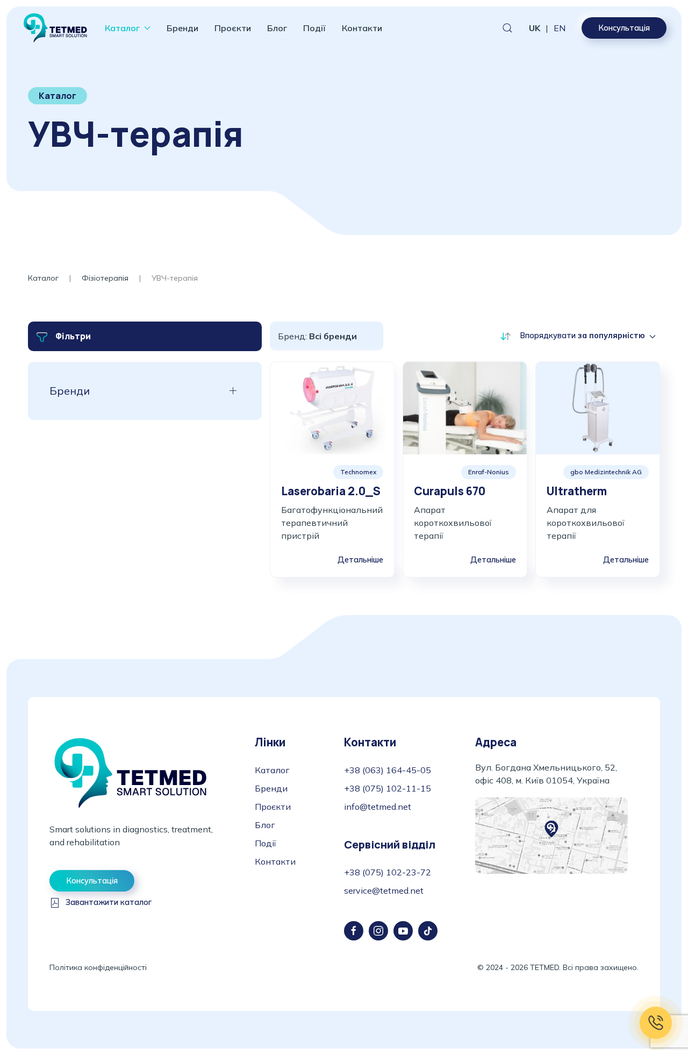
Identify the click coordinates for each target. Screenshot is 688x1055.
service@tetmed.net (384, 890)
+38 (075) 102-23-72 (387, 872)
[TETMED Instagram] (378, 930)
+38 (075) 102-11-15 (387, 788)
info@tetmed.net (377, 806)
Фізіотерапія (105, 278)
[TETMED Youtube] (403, 930)
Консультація (624, 28)
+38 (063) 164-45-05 (387, 770)
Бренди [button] (69, 390)
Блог (277, 28)
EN (559, 28)
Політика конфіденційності (98, 967)
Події (314, 28)
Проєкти (232, 28)
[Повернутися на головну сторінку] (55, 27)
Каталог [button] (122, 28)
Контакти (362, 28)
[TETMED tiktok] (428, 930)
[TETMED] (130, 772)
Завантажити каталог (109, 902)
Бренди (182, 28)
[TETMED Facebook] (353, 930)
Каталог (43, 278)
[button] (507, 27)
